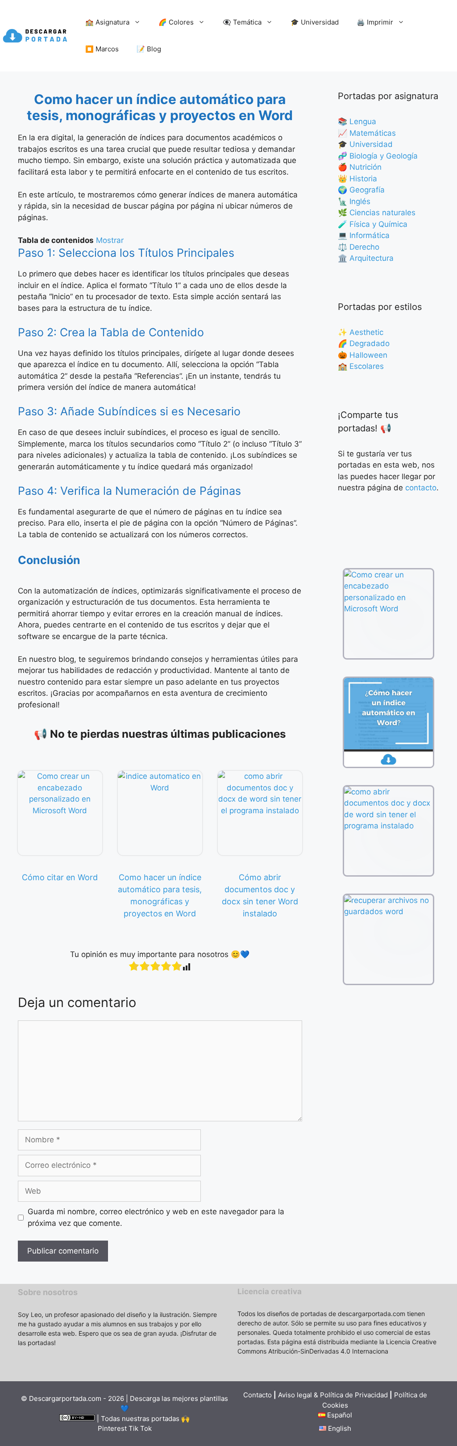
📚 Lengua (357, 121)
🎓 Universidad (315, 22)
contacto (420, 487)
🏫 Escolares (361, 366)
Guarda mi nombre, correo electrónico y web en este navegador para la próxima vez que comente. (156, 1217)
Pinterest (112, 1428)
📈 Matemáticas (367, 133)
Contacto (257, 1395)
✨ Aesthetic (360, 332)
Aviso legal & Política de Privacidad (334, 1395)
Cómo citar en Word (60, 877)
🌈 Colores (176, 22)
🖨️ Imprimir (375, 22)
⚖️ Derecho (358, 246)
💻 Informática (364, 235)
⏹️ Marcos (102, 49)
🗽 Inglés (354, 201)
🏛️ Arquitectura (366, 258)
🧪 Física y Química (372, 224)
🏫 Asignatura (107, 22)
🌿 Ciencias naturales (376, 212)
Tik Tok (140, 1428)
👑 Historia (357, 178)
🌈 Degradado (364, 343)
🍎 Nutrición (360, 167)
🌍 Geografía (361, 189)
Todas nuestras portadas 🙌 (145, 1418)
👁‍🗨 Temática (242, 22)
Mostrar (110, 240)
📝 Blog (149, 49)
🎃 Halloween (362, 355)
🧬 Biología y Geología (378, 155)
